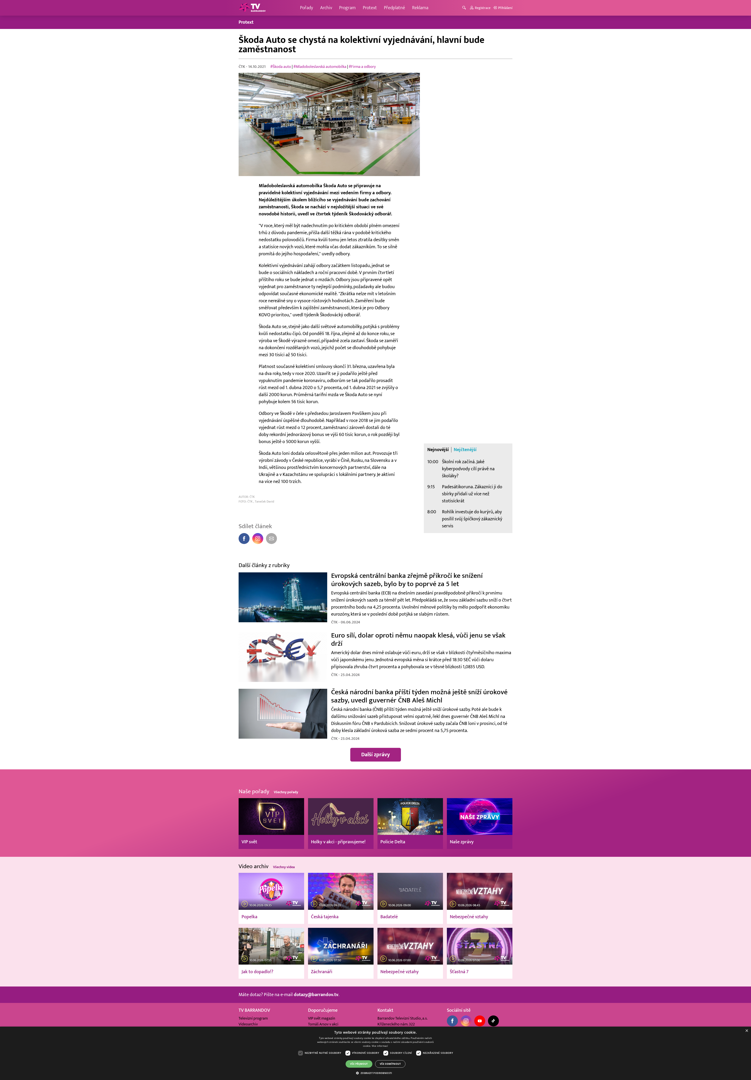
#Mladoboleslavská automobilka (319, 66)
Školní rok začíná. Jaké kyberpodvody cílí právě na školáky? (468, 469)
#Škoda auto (280, 66)
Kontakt (385, 1010)
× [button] (746, 1030)
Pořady (306, 8)
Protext (370, 8)
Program (347, 8)
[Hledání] (464, 8)
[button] (375, 1073)
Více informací (380, 1046)
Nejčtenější (465, 449)
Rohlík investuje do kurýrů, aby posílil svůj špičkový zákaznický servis (472, 519)
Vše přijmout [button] (359, 1064)
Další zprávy (375, 754)
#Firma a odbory (362, 66)
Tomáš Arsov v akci (323, 1024)
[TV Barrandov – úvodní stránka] (252, 8)
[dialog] (375, 1053)
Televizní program (253, 1018)
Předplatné (394, 8)
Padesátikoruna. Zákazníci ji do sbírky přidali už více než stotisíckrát (472, 494)
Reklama (420, 8)
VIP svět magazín (321, 1018)
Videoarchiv (248, 1024)
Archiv (326, 8)
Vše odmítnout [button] (390, 1064)
